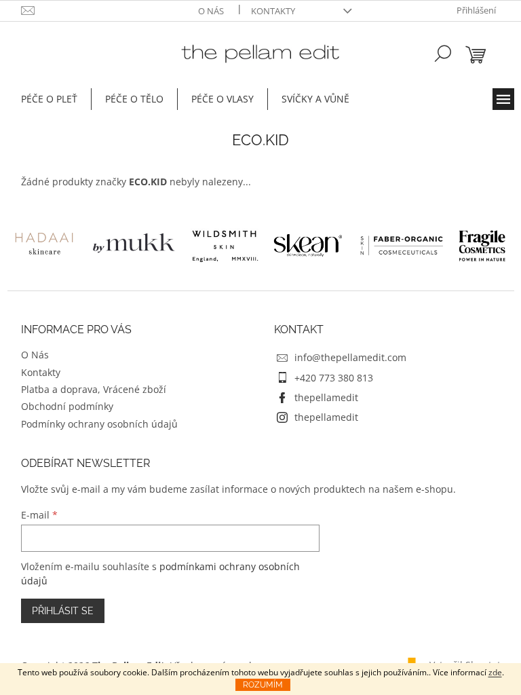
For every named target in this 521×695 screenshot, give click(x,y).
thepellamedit (326, 397)
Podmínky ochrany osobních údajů (99, 423)
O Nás (211, 11)
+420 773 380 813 (333, 377)
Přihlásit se (63, 610)
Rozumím (263, 685)
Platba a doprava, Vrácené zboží (93, 389)
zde (495, 672)
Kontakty (273, 11)
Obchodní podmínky (67, 406)
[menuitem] (49, 99)
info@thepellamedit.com (350, 357)
